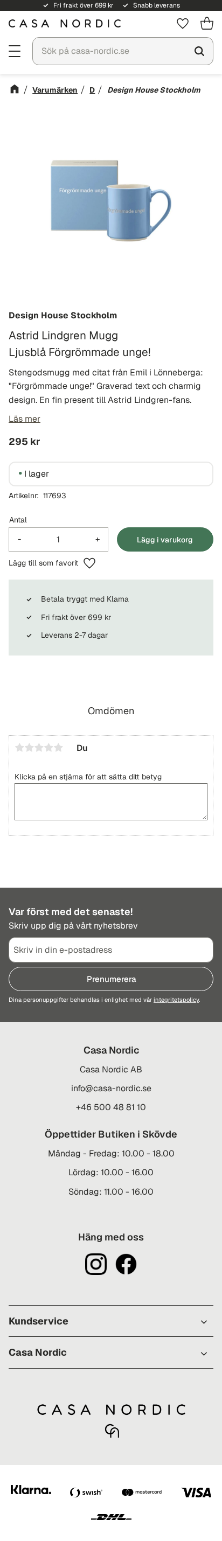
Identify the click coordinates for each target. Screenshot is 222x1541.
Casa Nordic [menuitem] (38, 1352)
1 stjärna (19, 747)
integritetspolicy (176, 999)
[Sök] (199, 51)
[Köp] (165, 539)
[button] (15, 50)
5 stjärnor (58, 747)
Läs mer (24, 418)
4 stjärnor (48, 747)
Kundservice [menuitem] (38, 1321)
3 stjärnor (39, 747)
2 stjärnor (29, 747)
